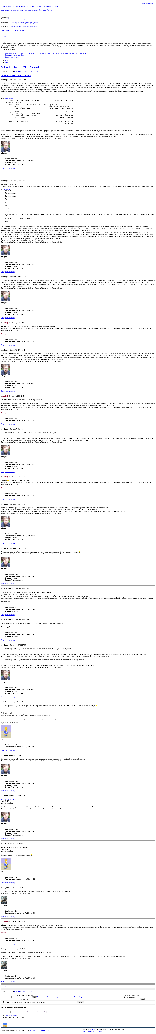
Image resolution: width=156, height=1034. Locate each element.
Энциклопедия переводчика (18, 6)
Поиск (12, 10)
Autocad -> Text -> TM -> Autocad (20, 67)
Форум (50, 6)
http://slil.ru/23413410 (8, 799)
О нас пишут (19, 10)
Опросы (49, 10)
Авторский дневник (40, 6)
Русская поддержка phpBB (93, 1031)
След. (5, 986)
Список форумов (11, 53)
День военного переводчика (18, 19)
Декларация (5, 10)
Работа (56, 6)
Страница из (20, 71)
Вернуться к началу (8, 168)
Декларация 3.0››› (148, 3)
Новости (4, 6)
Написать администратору (39, 1030)
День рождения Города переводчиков (23, 26)
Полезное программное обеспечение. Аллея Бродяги (67, 53)
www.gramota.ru (24, 999)
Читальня (35, 10)
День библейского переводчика (12, 30)
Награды (28, 10)
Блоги (30, 6)
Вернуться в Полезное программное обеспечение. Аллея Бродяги (61, 997)
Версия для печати (12, 57)
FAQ (6, 60)
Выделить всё (9, 98)
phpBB (94, 1029)
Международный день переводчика (25, 23)
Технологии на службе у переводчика (32, 53)
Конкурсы (42, 10)
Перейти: (6, 1002)
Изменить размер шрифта (14, 55)
